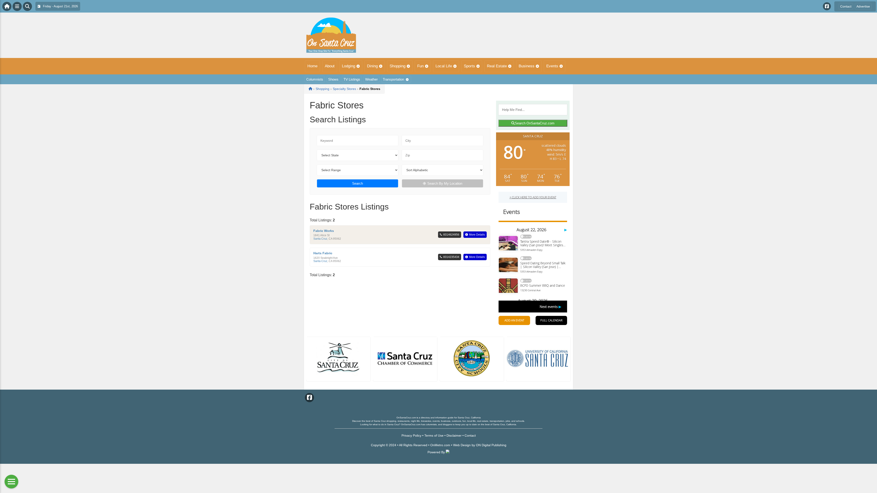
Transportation (393, 79)
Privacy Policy (411, 435)
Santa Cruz (320, 238)
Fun (420, 66)
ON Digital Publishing (491, 445)
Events (552, 66)
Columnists (314, 79)
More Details (477, 234)
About (330, 66)
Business (526, 66)
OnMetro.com (440, 445)
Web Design (462, 445)
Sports (469, 66)
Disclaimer (454, 435)
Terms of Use (434, 435)
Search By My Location (444, 183)
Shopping (397, 66)
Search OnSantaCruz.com (535, 123)
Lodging (348, 66)
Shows (333, 79)
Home (312, 66)
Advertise (863, 6)
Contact (845, 6)
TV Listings (351, 79)
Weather (371, 79)
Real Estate (497, 66)
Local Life (444, 66)
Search (357, 183)
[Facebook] (827, 6)
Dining (372, 66)
